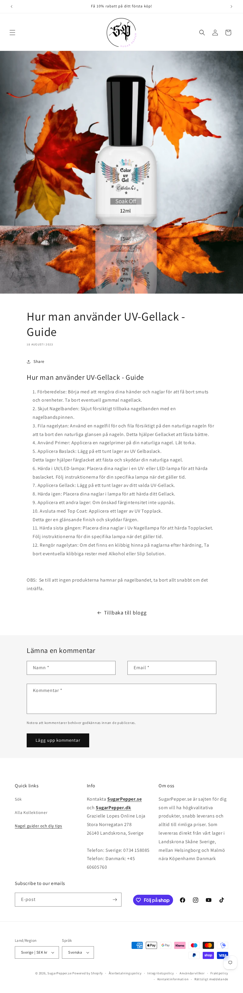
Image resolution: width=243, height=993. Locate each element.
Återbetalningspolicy (125, 973)
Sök (18, 799)
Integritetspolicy (160, 973)
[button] (12, 32)
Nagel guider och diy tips (38, 825)
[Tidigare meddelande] (11, 6)
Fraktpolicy (219, 973)
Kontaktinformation (173, 979)
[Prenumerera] (114, 900)
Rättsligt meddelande (211, 979)
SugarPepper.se (59, 973)
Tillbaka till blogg (125, 612)
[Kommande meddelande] (231, 6)
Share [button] (38, 361)
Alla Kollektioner (31, 812)
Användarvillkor (192, 973)
